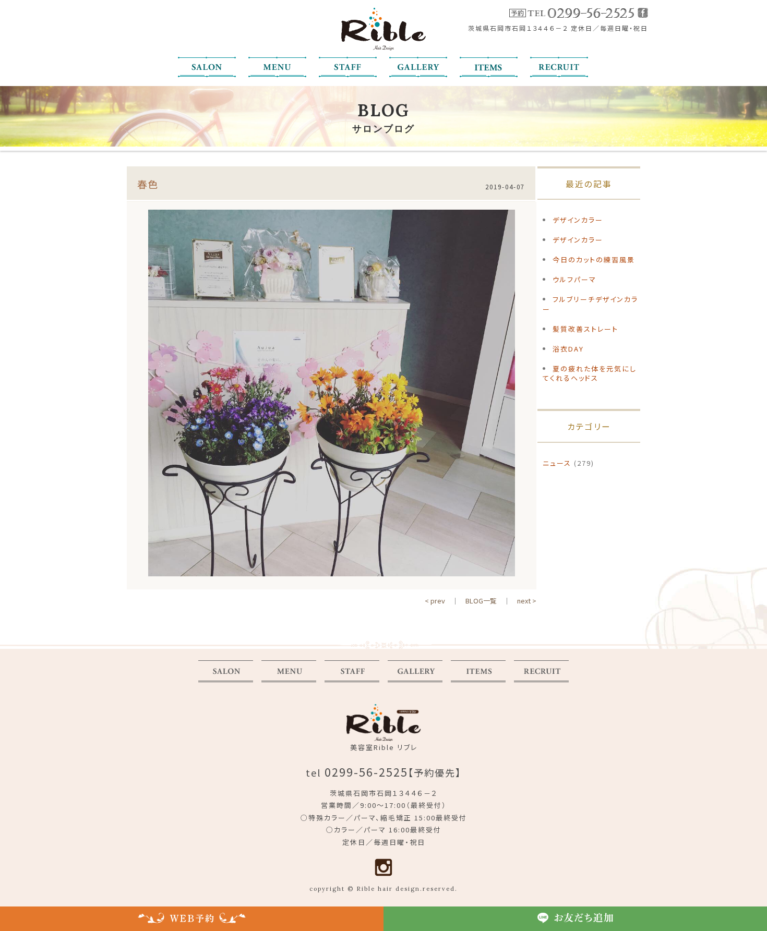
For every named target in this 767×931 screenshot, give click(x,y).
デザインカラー (578, 220)
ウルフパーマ (574, 279)
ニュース (557, 463)
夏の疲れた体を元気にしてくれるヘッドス (590, 373)
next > (526, 601)
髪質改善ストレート (585, 329)
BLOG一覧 (481, 601)
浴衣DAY (568, 349)
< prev (435, 601)
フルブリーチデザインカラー (590, 303)
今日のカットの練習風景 (594, 259)
